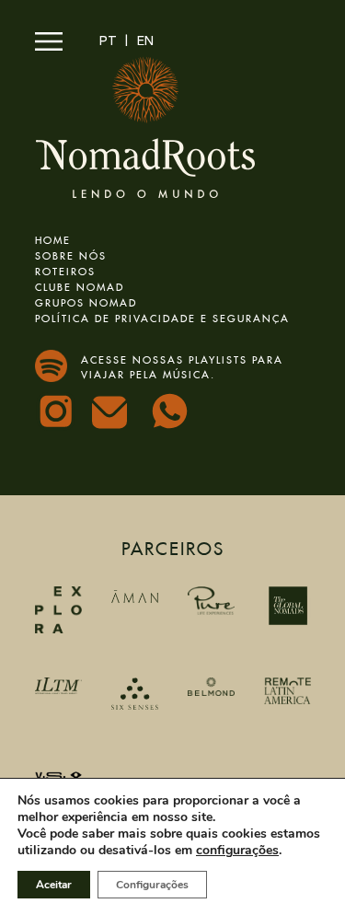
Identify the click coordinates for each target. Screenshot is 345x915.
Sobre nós (71, 253)
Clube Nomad (79, 285)
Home (53, 238)
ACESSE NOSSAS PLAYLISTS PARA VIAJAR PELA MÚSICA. (182, 365)
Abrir (49, 41)
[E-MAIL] (115, 418)
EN (145, 42)
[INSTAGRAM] (58, 413)
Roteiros (65, 269)
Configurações (152, 884)
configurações (237, 850)
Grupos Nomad (86, 300)
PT (107, 42)
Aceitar (54, 884)
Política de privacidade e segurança (162, 316)
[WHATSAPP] (172, 413)
